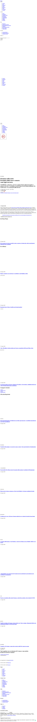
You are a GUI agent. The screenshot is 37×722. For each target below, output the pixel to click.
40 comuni (4, 9)
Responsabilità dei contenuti (6, 25)
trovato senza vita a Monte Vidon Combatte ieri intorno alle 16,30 (21, 207)
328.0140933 (11, 660)
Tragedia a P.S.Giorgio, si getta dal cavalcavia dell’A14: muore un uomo (14, 646)
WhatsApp (9, 662)
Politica (3, 5)
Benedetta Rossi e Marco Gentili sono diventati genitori (11, 307)
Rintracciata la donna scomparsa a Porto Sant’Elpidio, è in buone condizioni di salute (17, 491)
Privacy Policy (4, 695)
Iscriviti (11, 712)
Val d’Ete (3, 20)
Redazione (4, 23)
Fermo (3, 13)
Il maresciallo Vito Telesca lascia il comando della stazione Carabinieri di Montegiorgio (17, 469)
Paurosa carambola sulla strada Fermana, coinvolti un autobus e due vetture (17, 597)
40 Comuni (4, 84)
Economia (3, 79)
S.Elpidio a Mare (4, 15)
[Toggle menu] (1, 40)
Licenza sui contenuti (5, 24)
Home (1, 0)
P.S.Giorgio (4, 16)
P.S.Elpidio (4, 14)
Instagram (3, 708)
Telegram (9, 664)
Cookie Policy (4, 696)
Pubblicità (3, 26)
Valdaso (3, 18)
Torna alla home (2, 392)
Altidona (1, 389)
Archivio (3, 10)
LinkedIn (3, 707)
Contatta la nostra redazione (4, 654)
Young (3, 6)
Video (3, 8)
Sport (3, 4)
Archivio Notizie (2, 390)
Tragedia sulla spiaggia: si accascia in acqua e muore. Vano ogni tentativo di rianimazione (18, 446)
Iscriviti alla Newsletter (5, 27)
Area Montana (4, 17)
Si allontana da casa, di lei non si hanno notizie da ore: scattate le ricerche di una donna (17, 516)
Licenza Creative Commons (11, 715)
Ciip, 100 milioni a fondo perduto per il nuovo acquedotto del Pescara (16, 348)
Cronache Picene (4, 32)
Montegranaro (4, 683)
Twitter (3, 706)
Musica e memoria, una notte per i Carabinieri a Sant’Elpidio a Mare (14, 273)
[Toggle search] (1, 123)
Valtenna (3, 19)
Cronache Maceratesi (5, 701)
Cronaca (3, 3)
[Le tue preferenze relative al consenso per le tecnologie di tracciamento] (35, 720)
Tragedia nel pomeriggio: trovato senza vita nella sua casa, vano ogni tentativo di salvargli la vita (17, 215)
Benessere (3, 7)
